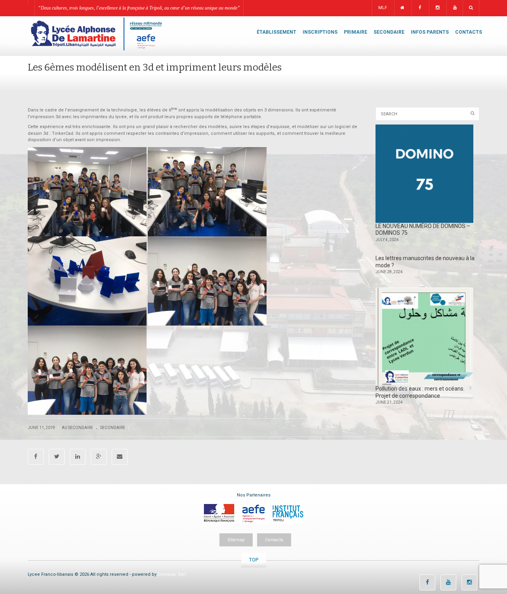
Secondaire (112, 427)
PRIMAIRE (355, 32)
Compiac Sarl (172, 574)
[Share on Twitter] (57, 457)
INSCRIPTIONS (320, 32)
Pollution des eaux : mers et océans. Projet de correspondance (420, 392)
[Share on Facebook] (36, 457)
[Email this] (120, 457)
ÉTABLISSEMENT (276, 32)
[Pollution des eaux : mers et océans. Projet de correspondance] (424, 336)
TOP (253, 560)
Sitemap (236, 539)
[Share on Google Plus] (99, 457)
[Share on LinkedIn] (78, 457)
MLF (382, 7)
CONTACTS (468, 32)
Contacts (274, 539)
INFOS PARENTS (430, 32)
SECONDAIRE (389, 32)
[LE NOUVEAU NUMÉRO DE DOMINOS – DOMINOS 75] (424, 174)
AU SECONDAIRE (77, 427)
